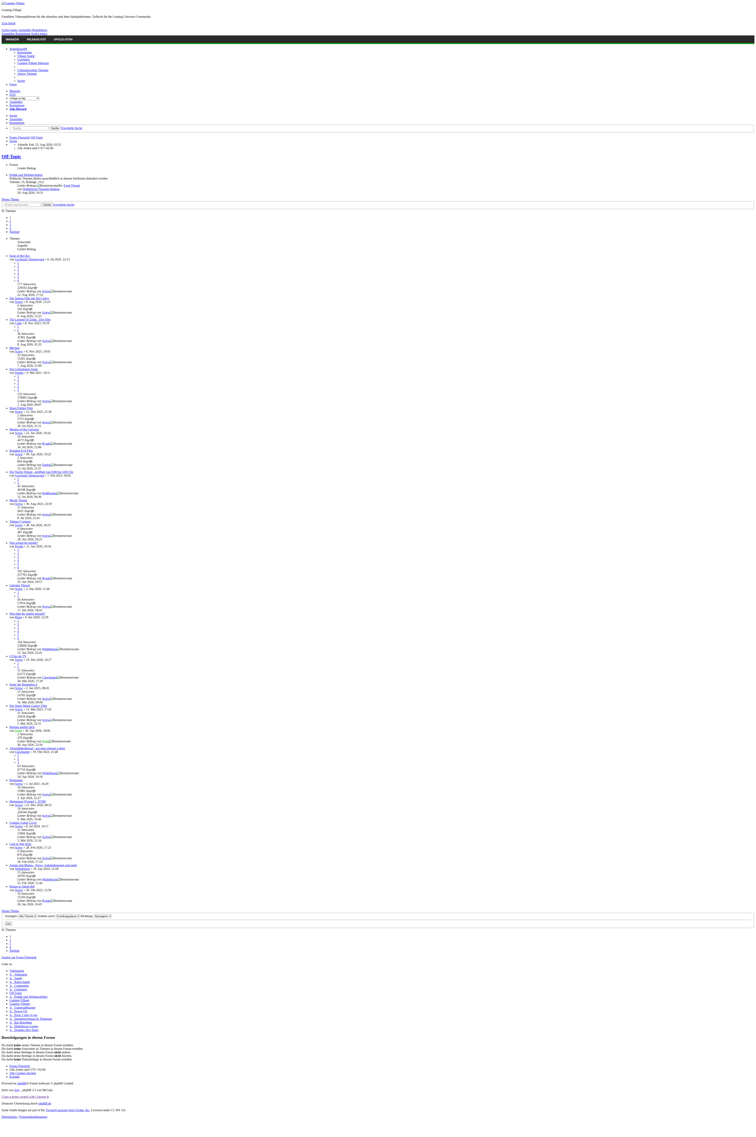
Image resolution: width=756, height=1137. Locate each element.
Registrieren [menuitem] (16, 105)
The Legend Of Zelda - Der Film (29, 319)
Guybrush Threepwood (29, 259)
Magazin (12, 39)
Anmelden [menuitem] (15, 102)
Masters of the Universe (24, 429)
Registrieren (39, 30)
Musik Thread (18, 500)
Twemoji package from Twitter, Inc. (68, 1110)
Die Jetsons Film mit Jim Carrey (29, 298)
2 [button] (10, 221)
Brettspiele (16, 780)
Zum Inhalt (8, 23)
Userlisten (23, 59)
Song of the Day (19, 255)
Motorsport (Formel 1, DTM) (27, 801)
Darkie (19, 372)
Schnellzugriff (18, 49)
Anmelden (25, 30)
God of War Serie (20, 844)
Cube (18, 323)
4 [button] (10, 228)
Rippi (18, 617)
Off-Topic (11, 156)
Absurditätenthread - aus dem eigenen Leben (37, 748)
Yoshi (18, 730)
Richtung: (87, 916)
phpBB (21, 1083)
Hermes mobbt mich (22, 727)
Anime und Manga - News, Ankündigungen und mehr (43, 865)
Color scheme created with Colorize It (25, 1096)
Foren (13, 84)
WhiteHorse (30, 189)
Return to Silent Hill (21, 886)
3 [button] (10, 224)
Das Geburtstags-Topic (23, 369)
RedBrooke (49, 493)
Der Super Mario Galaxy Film (28, 705)
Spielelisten (63, 39)
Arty (17, 1090)
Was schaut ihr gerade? (23, 542)
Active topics (10, 30)
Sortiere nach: (47, 916)
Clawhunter (49, 677)
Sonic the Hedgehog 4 (23, 684)
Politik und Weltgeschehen (26, 175)
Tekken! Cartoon (20, 521)
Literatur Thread (19, 585)
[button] (14, 231)
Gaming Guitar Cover (23, 822)
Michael (14, 348)
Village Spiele (26, 56)
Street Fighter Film (21, 408)
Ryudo (46, 443)
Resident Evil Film (21, 450)
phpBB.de (44, 1103)
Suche (13, 115)
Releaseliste (36, 39)
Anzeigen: (11, 916)
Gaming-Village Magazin (33, 63)
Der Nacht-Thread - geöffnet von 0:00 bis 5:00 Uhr (41, 472)
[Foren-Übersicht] (13, 3)
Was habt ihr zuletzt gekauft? (27, 613)
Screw (46, 291)
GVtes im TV (18, 656)
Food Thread (72, 185)
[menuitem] (32, 70)
